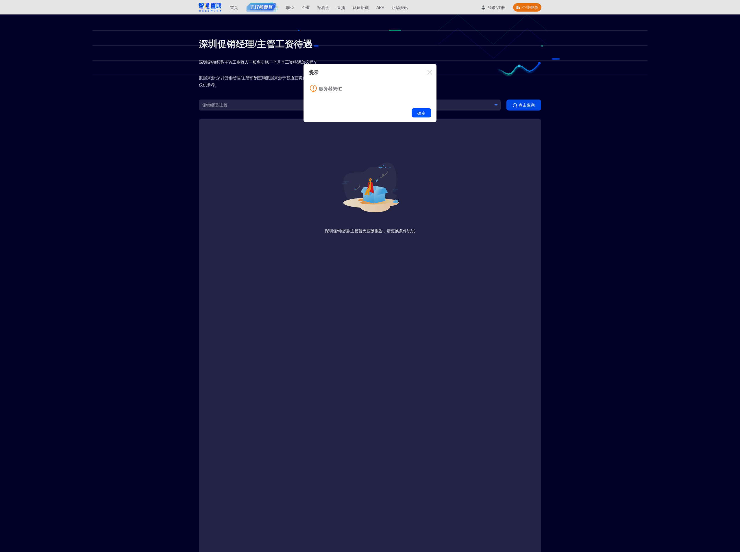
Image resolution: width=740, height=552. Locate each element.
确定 (421, 113)
